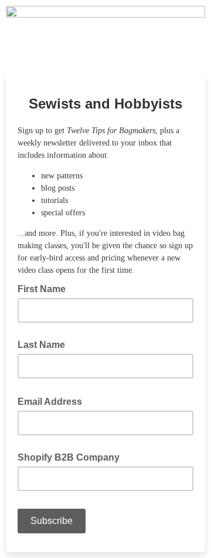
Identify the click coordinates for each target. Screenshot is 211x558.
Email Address (53, 400)
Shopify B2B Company (69, 457)
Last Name (41, 345)
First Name (45, 288)
